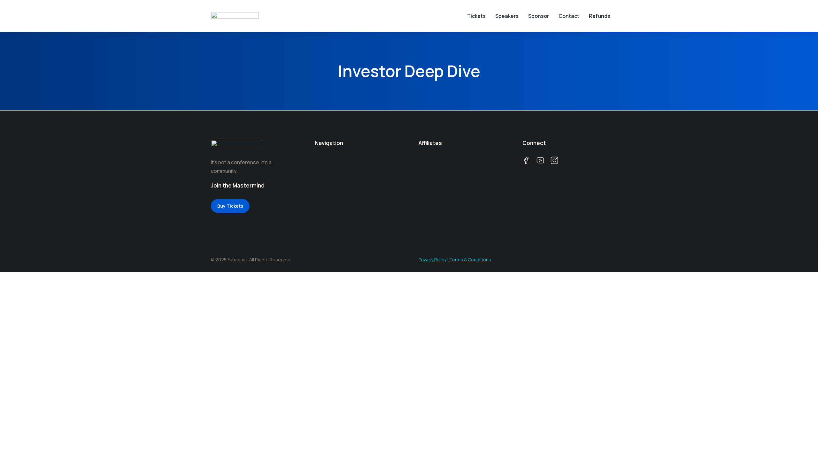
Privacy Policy (432, 260)
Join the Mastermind (238, 185)
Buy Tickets (230, 206)
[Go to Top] (802, 444)
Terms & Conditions (469, 260)
